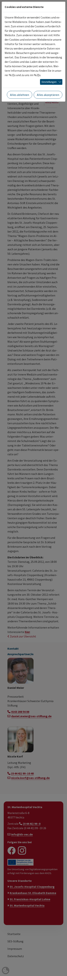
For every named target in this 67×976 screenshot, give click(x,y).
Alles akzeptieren (48, 95)
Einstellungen (49, 81)
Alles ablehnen (19, 95)
